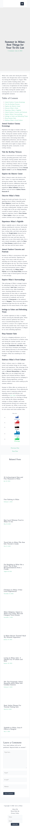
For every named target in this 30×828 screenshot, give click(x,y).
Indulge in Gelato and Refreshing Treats (16, 116)
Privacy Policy (15, 813)
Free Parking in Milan (11, 499)
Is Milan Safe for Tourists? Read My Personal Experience (15, 636)
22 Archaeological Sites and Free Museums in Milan (13, 478)
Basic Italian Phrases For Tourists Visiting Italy (12, 706)
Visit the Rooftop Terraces (12, 104)
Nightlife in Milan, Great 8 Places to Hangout (13, 728)
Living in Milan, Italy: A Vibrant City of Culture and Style (13, 659)
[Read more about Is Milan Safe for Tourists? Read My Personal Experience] (15, 627)
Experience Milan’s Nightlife (13, 110)
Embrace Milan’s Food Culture (14, 120)
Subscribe (15, 824)
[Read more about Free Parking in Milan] (15, 491)
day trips (12, 395)
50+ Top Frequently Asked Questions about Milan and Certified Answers (13, 683)
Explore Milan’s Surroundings (13, 114)
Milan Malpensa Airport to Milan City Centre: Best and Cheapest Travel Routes (13, 613)
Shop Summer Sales (10, 118)
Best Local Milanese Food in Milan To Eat (14, 521)
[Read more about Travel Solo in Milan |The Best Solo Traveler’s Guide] (15, 534)
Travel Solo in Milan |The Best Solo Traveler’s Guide (14, 543)
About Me (15, 809)
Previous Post (15, 448)
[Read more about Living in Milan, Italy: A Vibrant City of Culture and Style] (15, 649)
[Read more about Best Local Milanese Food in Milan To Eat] (15, 511)
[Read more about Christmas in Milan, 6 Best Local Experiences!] (15, 581)
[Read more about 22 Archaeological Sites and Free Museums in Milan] (15, 469)
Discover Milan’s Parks (11, 108)
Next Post (15, 451)
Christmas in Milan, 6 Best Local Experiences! (13, 590)
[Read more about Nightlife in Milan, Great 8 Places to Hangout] (15, 719)
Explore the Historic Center (12, 106)
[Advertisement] (15, 26)
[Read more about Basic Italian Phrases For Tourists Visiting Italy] (15, 697)
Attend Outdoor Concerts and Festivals (16, 112)
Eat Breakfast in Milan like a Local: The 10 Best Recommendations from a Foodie (14, 567)
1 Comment (11, 51)
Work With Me (15, 811)
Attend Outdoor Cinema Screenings (15, 102)
